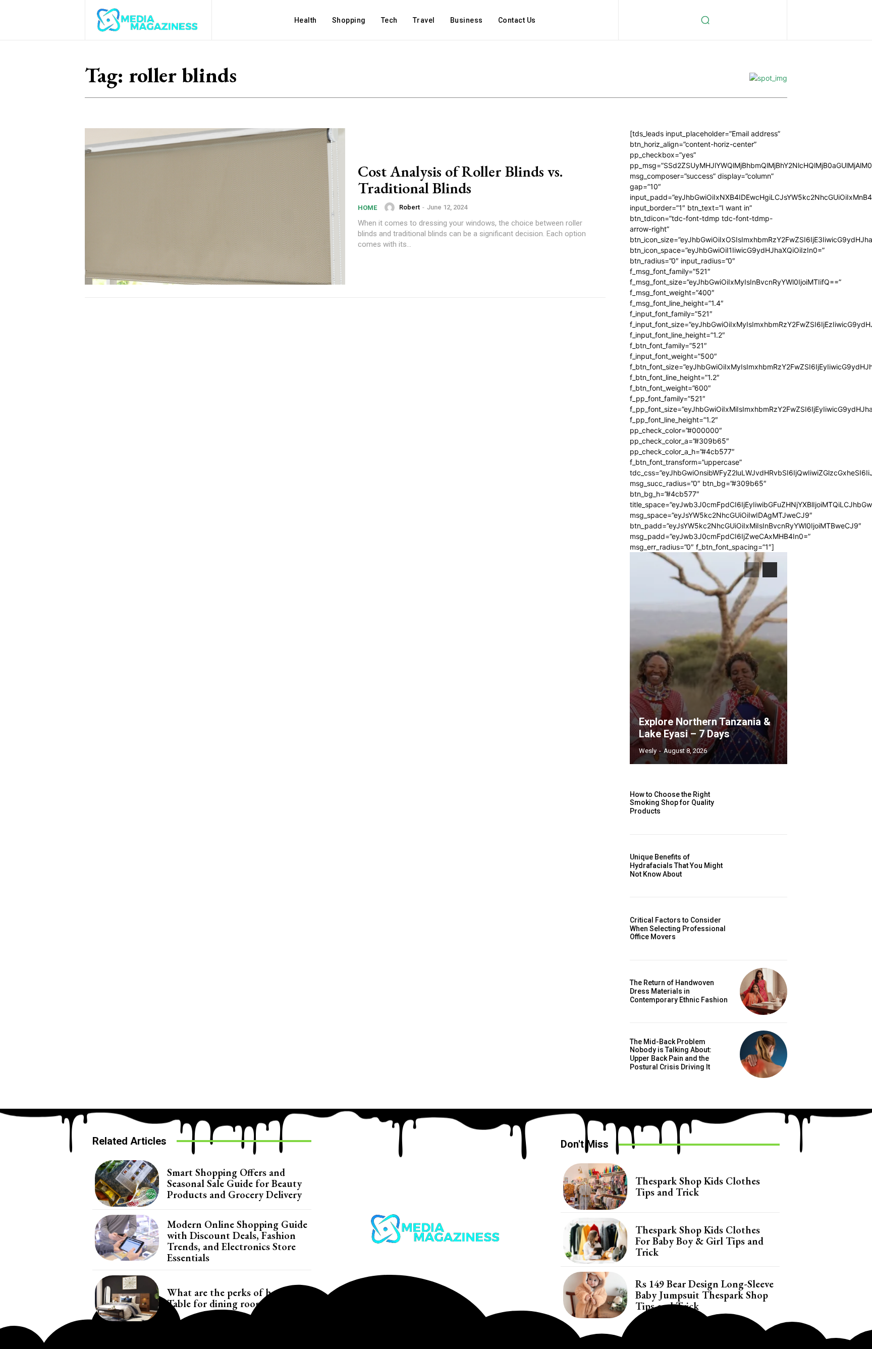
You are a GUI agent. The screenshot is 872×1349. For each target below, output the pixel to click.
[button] (705, 20)
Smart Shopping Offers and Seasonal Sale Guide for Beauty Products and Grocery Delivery (234, 1183)
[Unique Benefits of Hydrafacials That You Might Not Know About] (763, 866)
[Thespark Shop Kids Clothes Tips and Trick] (595, 1186)
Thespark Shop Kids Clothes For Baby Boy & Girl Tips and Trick (699, 1241)
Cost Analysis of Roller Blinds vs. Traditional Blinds (460, 179)
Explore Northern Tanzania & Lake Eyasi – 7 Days (705, 728)
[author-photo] (391, 207)
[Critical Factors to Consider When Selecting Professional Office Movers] (763, 928)
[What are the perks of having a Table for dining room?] (127, 1298)
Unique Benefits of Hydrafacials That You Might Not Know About (676, 865)
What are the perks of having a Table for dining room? (234, 1298)
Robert (409, 207)
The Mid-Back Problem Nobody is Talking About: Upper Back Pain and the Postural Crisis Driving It (671, 1054)
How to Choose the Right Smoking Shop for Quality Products (672, 803)
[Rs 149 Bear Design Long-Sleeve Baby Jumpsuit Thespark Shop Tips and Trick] (595, 1295)
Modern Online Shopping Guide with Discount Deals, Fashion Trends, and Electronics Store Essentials (237, 1241)
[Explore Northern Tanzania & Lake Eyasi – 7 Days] (708, 658)
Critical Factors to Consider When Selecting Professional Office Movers (678, 928)
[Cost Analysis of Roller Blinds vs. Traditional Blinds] (215, 206)
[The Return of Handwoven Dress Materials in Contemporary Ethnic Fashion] (763, 991)
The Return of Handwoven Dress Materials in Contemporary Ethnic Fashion (679, 991)
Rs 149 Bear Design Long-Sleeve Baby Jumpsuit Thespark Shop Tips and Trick (704, 1295)
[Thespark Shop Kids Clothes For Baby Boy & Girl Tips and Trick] (595, 1241)
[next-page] (769, 569)
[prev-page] (751, 569)
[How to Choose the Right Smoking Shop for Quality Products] (763, 803)
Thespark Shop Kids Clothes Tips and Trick (697, 1186)
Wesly (648, 750)
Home (367, 207)
